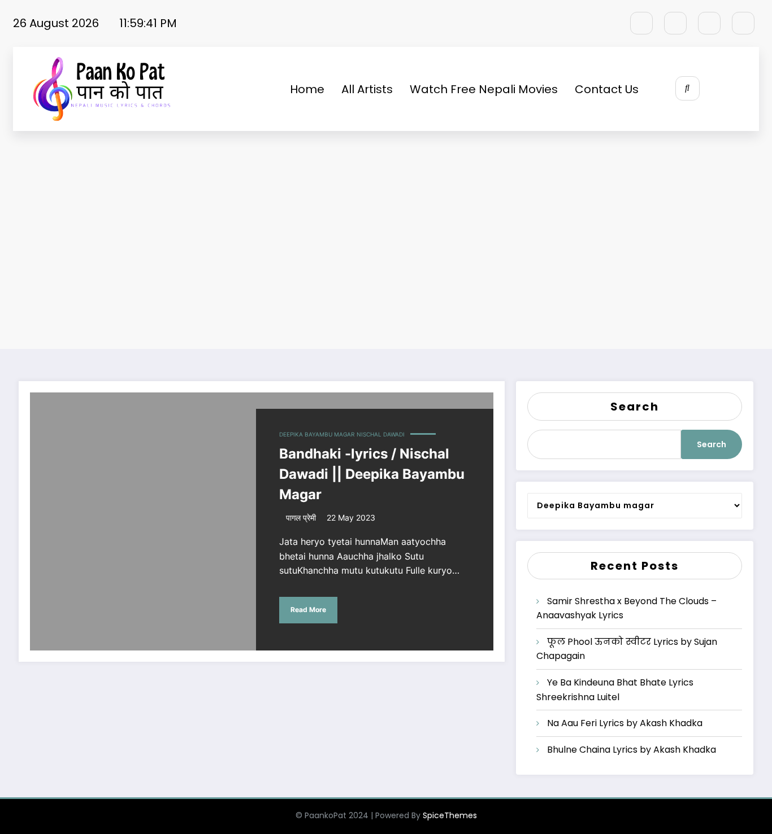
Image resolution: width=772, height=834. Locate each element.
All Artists (367, 89)
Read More (308, 609)
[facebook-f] (641, 23)
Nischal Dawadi (381, 434)
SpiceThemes (450, 815)
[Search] (687, 88)
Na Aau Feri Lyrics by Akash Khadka (624, 723)
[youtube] (743, 23)
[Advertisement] (386, 241)
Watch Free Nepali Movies (484, 89)
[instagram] (709, 23)
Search (634, 406)
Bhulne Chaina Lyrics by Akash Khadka (631, 749)
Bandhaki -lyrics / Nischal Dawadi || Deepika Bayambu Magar (372, 474)
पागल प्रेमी (301, 517)
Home (307, 89)
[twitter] (675, 23)
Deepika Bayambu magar (316, 434)
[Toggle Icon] (738, 89)
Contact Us (607, 89)
